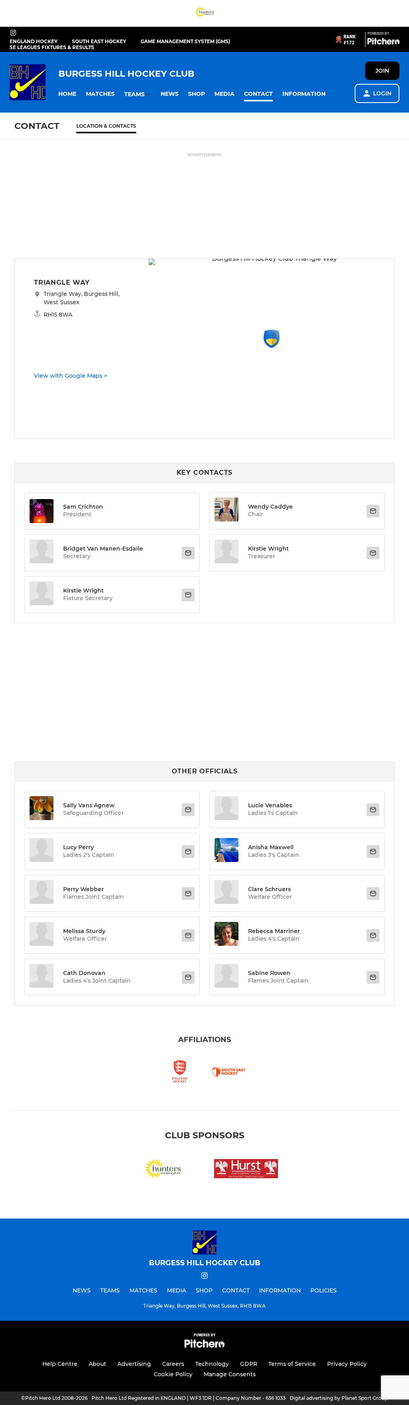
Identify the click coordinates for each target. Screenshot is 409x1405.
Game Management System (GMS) (185, 41)
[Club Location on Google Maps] (272, 345)
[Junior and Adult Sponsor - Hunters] (204, 13)
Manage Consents (230, 1374)
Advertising (134, 1363)
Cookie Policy (173, 1374)
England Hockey (34, 41)
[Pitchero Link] (383, 43)
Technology (212, 1363)
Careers (173, 1363)
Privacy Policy (347, 1363)
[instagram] (13, 33)
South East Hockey (99, 41)
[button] (67, 94)
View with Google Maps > (70, 375)
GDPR (248, 1363)
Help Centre (59, 1363)
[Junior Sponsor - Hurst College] (246, 1170)
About (97, 1363)
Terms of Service (292, 1363)
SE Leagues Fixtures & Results (52, 47)
